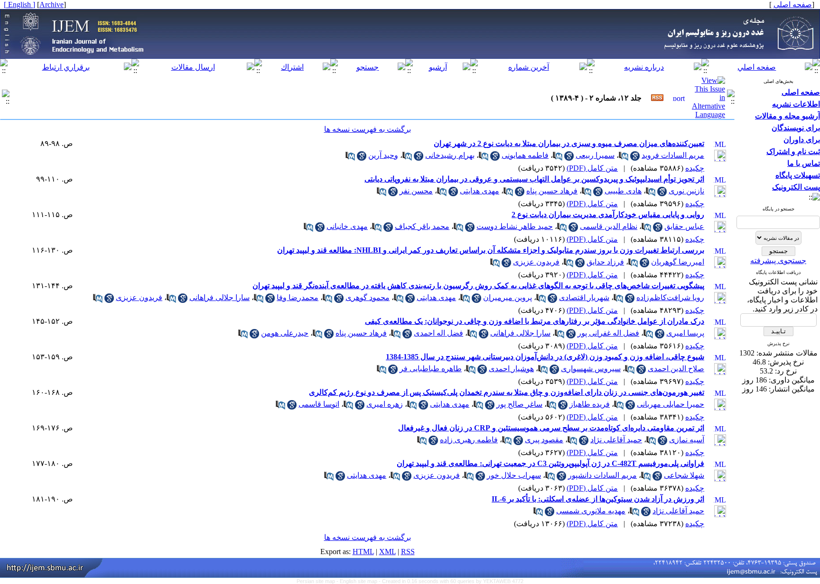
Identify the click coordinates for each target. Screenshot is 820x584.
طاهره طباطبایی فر (431, 369)
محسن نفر (416, 191)
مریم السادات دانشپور (602, 475)
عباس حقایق (684, 226)
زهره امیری (384, 404)
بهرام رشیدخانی (450, 155)
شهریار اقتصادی (584, 297)
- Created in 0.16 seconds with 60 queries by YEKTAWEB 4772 (451, 581)
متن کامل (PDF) (592, 168)
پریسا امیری (685, 333)
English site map (359, 581)
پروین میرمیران (507, 297)
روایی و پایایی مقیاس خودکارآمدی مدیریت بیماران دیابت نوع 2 (608, 214)
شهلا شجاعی (684, 475)
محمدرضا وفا (297, 297)
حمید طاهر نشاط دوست (514, 226)
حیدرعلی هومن (284, 333)
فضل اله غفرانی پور (608, 333)
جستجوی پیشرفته (778, 260)
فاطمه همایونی (525, 155)
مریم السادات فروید (673, 155)
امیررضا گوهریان (677, 262)
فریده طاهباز (589, 404)
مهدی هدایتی (479, 191)
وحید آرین (383, 155)
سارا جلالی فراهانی (219, 297)
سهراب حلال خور (514, 475)
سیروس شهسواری (591, 369)
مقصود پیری (544, 440)
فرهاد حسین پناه (552, 191)
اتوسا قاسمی (318, 404)
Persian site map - (318, 581)
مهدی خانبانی (347, 226)
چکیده (694, 168)
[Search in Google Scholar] (635, 158)
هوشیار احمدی (511, 369)
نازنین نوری (686, 191)
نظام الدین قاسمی (608, 226)
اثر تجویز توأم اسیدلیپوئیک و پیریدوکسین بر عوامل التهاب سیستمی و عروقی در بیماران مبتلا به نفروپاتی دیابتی (534, 179)
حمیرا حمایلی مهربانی (670, 404)
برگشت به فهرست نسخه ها (367, 129)
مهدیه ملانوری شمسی (590, 511)
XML (387, 552)
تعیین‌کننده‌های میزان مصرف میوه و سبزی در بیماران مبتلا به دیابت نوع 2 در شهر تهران (569, 143)
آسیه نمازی (686, 440)
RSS (408, 552)
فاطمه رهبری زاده (469, 440)
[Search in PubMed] (623, 158)
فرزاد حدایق (605, 262)
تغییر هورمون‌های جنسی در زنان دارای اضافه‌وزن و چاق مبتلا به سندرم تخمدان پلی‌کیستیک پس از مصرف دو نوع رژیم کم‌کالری (506, 392)
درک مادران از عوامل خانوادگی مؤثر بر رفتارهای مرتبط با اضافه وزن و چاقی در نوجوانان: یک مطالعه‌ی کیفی (534, 321)
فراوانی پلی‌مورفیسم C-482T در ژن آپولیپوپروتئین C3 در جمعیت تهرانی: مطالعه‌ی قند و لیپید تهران (550, 463)
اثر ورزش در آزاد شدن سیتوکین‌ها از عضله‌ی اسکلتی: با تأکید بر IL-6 (598, 499)
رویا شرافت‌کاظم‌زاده (670, 297)
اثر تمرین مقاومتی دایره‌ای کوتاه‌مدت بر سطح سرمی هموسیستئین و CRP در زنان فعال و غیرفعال (551, 428)
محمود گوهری (367, 297)
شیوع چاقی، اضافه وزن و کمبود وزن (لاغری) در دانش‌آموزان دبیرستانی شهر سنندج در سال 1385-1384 (545, 357)
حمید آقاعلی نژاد (616, 440)
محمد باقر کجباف (422, 226)
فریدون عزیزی (536, 262)
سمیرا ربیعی (595, 155)
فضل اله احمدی (438, 333)
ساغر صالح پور (519, 404)
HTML (363, 552)
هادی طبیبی (623, 191)
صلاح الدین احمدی (676, 369)
